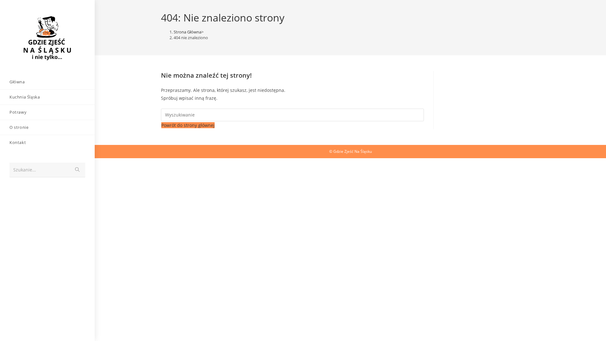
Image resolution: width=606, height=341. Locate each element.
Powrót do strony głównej (188, 125)
